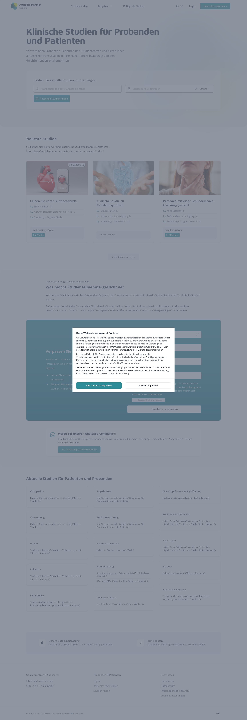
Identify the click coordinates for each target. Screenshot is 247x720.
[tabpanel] (123, 353)
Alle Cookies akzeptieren (99, 385)
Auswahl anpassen (148, 385)
